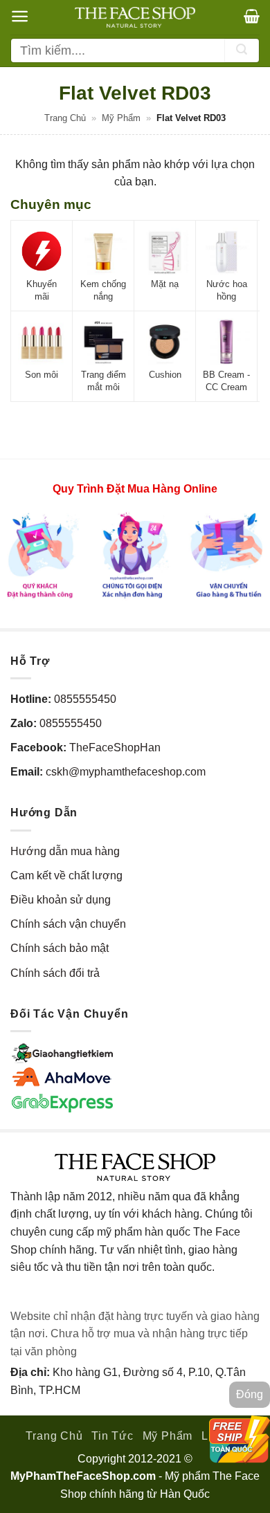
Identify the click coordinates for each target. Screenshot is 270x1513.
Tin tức (112, 1436)
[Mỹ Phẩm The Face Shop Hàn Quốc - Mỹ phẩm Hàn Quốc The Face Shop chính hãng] (135, 17)
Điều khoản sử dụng (60, 900)
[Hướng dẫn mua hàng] (135, 554)
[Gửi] (241, 50)
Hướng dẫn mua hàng (65, 851)
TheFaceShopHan (115, 747)
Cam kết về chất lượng (66, 875)
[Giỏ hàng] (252, 16)
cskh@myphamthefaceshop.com (126, 772)
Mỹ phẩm (121, 118)
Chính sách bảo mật (59, 948)
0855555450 (85, 699)
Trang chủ (65, 118)
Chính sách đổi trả (55, 973)
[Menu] (19, 16)
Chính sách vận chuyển (68, 924)
